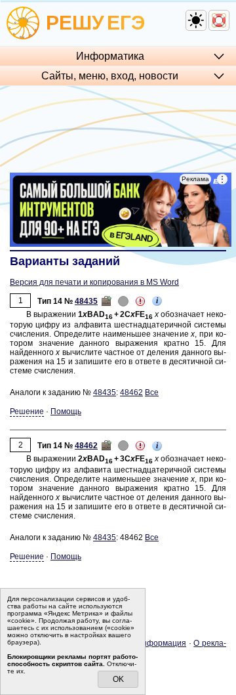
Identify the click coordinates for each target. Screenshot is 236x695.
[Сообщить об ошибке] (140, 301)
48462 (131, 392)
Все (152, 392)
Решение (27, 411)
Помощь (65, 411)
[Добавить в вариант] (106, 301)
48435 (86, 301)
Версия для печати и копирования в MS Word (94, 282)
